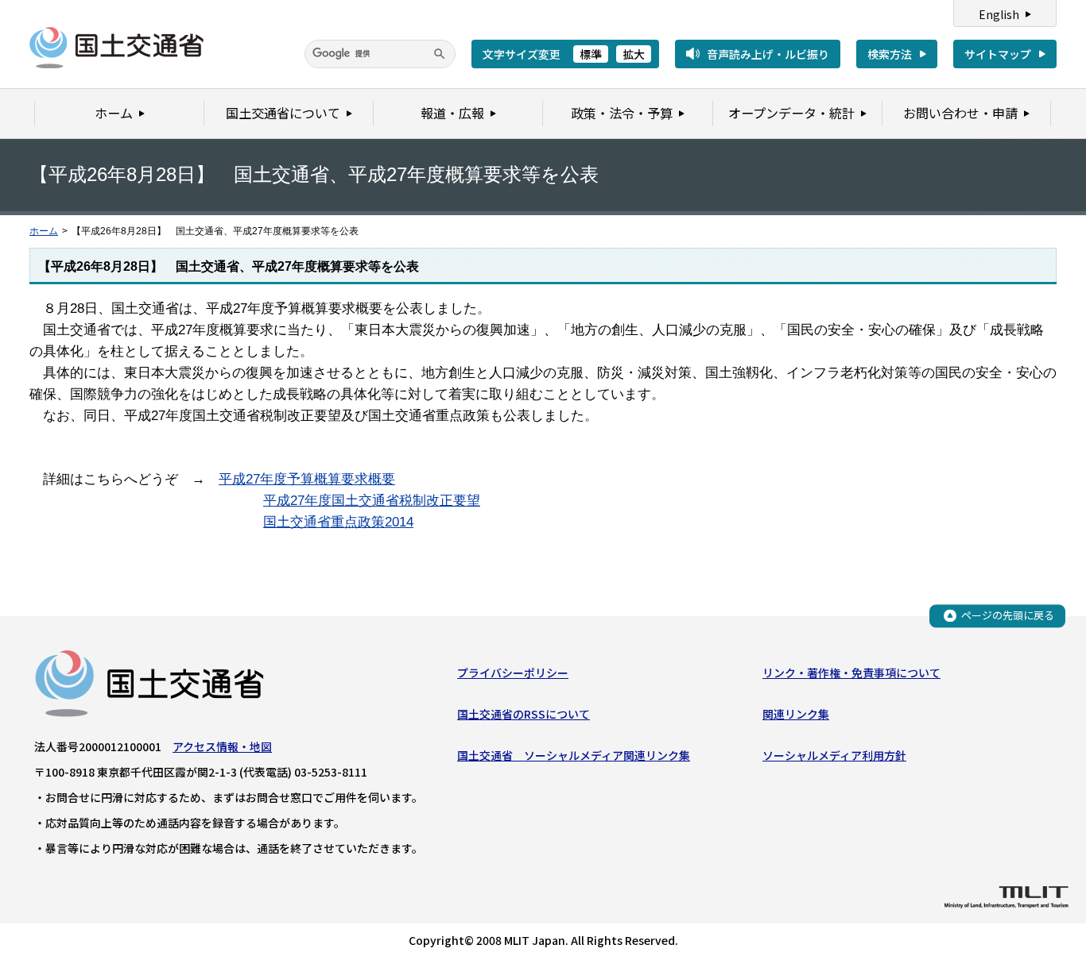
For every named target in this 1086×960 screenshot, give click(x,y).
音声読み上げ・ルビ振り (768, 54)
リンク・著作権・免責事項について (851, 672)
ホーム (43, 231)
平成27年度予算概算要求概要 (307, 479)
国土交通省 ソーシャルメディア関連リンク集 (573, 755)
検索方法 (889, 54)
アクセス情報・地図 (222, 746)
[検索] (439, 54)
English (999, 14)
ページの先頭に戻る (1007, 615)
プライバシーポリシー (512, 672)
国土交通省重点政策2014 (338, 522)
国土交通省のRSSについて (523, 714)
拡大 (634, 54)
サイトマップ (997, 54)
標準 (591, 54)
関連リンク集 (795, 714)
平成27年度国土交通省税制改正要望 (371, 500)
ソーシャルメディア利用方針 (834, 755)
